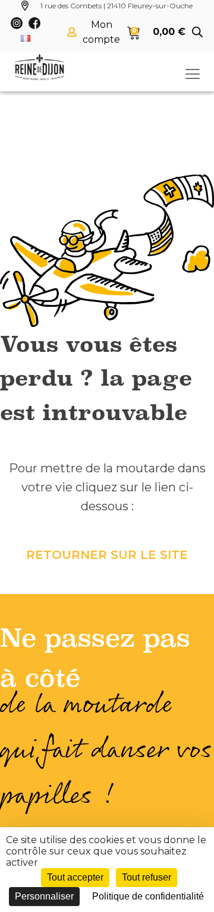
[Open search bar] (197, 32)
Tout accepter (75, 877)
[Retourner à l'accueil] (39, 67)
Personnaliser (44, 896)
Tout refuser (146, 877)
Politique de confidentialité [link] (148, 896)
